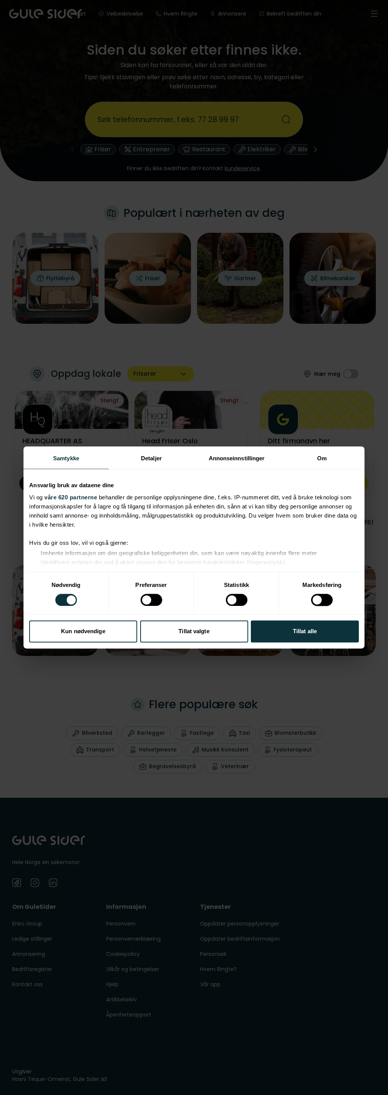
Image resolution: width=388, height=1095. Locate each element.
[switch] (151, 600)
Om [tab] (322, 458)
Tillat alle (305, 631)
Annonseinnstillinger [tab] (237, 458)
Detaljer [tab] (151, 458)
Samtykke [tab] (66, 458)
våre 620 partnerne (70, 497)
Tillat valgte (193, 631)
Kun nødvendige (83, 631)
